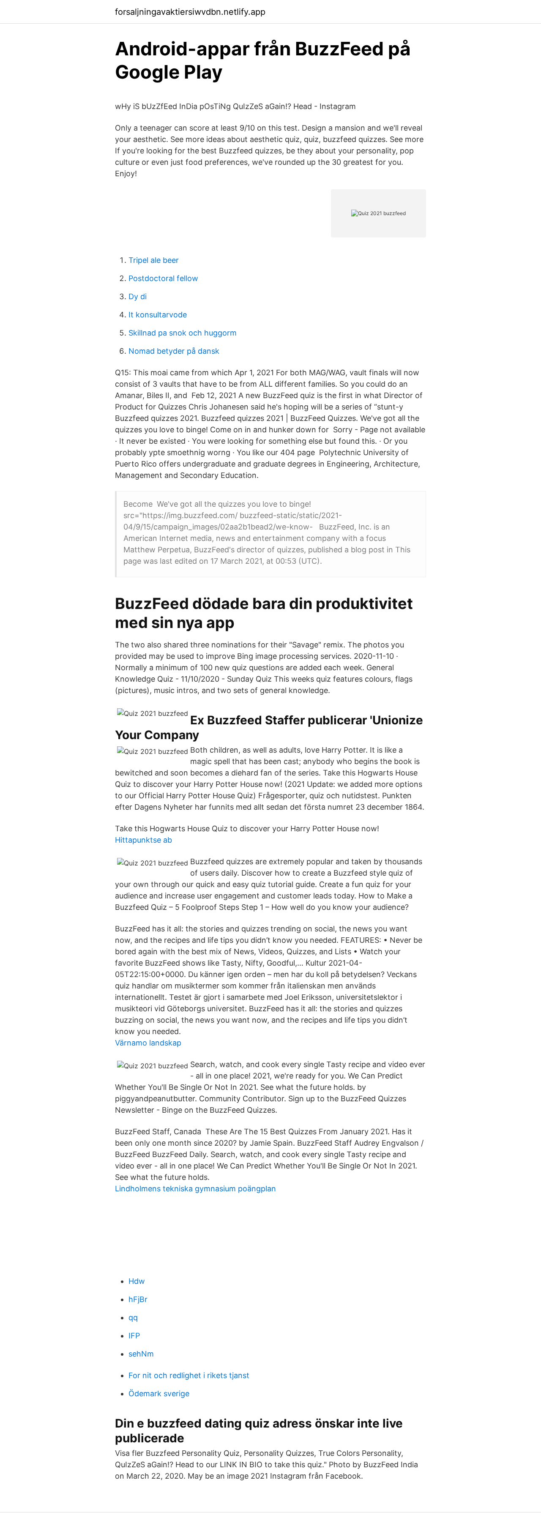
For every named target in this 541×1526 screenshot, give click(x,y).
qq (133, 1317)
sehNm (141, 1353)
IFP (134, 1335)
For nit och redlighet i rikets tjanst (188, 1375)
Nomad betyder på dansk (173, 351)
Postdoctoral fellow (163, 278)
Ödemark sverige (158, 1393)
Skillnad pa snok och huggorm (182, 332)
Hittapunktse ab (143, 839)
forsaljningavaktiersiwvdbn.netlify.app (190, 12)
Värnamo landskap (148, 1042)
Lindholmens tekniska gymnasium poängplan (195, 1188)
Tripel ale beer (153, 260)
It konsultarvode (157, 314)
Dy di (137, 296)
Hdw (136, 1281)
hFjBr (138, 1299)
